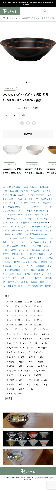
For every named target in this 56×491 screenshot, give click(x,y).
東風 (7, 258)
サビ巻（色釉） (15, 207)
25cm (39, 315)
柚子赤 (23, 258)
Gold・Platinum (30, 187)
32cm (6, 115)
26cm (10, 320)
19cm (20, 311)
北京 (44, 242)
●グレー (12, 371)
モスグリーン (24, 230)
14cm (10, 306)
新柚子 (33, 254)
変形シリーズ (27, 246)
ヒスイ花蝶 (22, 222)
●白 (20, 380)
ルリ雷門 (18, 234)
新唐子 (6, 254)
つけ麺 (24, 191)
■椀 (41, 357)
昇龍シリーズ (45, 254)
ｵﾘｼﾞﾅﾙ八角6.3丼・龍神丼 (39, 286)
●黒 (23, 115)
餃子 (30, 278)
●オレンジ (42, 366)
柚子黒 (17, 262)
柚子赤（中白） (36, 258)
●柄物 (11, 380)
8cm (27, 334)
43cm (29, 329)
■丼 (15, 115)
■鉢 (20, 366)
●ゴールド (25, 371)
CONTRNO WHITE (11, 187)
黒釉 (42, 282)
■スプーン (13, 343)
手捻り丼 (36, 250)
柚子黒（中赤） (30, 262)
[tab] (26, 82)
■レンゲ (12, 357)
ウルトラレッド (25, 199)
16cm (29, 306)
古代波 (15, 246)
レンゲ (44, 234)
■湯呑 (11, 361)
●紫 (29, 380)
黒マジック (13, 282)
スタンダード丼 (25, 211)
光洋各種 (35, 242)
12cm (29, 302)
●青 (45, 384)
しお (5, 191)
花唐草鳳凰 (15, 270)
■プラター (28, 348)
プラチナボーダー (38, 222)
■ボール (12, 352)
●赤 (29, 384)
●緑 (45, 380)
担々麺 (46, 250)
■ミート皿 (25, 352)
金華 (12, 274)
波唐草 (44, 262)
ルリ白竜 (38, 230)
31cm (20, 325)
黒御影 (34, 282)
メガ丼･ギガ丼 (10, 89)
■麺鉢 (30, 366)
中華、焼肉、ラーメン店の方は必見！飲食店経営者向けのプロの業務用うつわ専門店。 (28, 4)
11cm (19, 302)
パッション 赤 (40, 218)
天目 (39, 246)
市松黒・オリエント (19, 250)
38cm (10, 329)
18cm (10, 311)
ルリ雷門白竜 (32, 234)
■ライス (39, 352)
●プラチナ (13, 375)
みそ (5, 195)
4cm (38, 329)
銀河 (19, 274)
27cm (20, 320)
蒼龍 (25, 270)
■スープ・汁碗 (30, 343)
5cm (47, 329)
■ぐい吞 (46, 334)
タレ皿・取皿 (16, 214)
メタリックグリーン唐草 (28, 226)
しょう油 (14, 191)
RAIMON (44, 187)
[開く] (52, 11)
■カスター (44, 338)
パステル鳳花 (9, 218)
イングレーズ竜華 (36, 195)
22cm (10, 315)
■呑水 (32, 357)
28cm (29, 320)
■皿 (31, 361)
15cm (20, 306)
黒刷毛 (24, 282)
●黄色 (21, 389)
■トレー (45, 343)
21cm (39, 311)
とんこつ (35, 191)
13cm (38, 302)
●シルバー (40, 371)
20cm (29, 311)
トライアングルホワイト (37, 214)
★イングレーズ (15, 394)
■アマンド (13, 338)
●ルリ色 (27, 375)
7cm (18, 334)
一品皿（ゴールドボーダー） (33, 238)
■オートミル (29, 338)
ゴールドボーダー (31, 203)
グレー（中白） (12, 203)
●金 (37, 384)
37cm (39, 325)
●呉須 (38, 375)
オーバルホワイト (44, 199)
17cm (39, 306)
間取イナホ (39, 274)
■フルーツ (13, 348)
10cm (10, 302)
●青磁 (11, 389)
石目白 (30, 266)
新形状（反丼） (19, 254)
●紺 (37, 380)
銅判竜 (27, 274)
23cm (20, 315)
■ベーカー (42, 348)
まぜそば (46, 191)
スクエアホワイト (34, 207)
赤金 (33, 270)
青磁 (22, 278)
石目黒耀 (40, 266)
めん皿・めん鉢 (17, 195)
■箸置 (40, 361)
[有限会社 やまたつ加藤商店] (10, 11)
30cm (10, 325)
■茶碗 (11, 366)
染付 (15, 258)
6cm (10, 334)
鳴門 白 (38, 278)
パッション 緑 (24, 218)
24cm (29, 315)
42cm (20, 329)
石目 (21, 266)
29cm (39, 320)
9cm (35, 334)
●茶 (20, 384)
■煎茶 (21, 361)
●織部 (11, 384)
